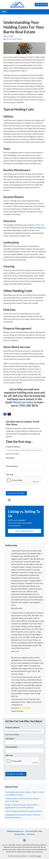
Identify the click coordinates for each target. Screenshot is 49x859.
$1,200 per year (38, 225)
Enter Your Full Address (12, 454)
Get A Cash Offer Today (33, 831)
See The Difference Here (24, 531)
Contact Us (30, 834)
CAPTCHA (9, 474)
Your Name (10, 458)
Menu (4, 12)
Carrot (39, 856)
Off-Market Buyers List (15, 831)
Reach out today (23, 402)
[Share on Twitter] (9, 414)
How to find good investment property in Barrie (23, 811)
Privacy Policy (19, 834)
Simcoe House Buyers (14, 39)
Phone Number (12, 466)
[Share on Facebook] (5, 414)
